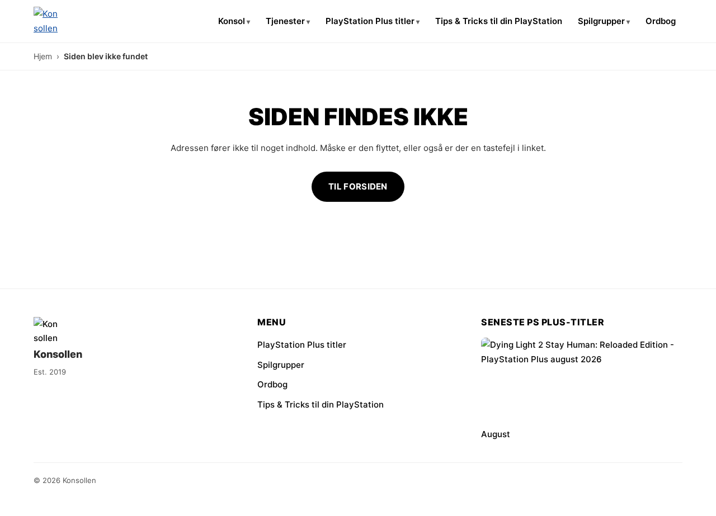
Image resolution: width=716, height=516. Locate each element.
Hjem (43, 56)
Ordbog (661, 21)
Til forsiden (358, 186)
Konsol (231, 21)
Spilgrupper (601, 21)
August (495, 434)
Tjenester (285, 21)
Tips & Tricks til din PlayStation (498, 21)
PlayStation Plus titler (370, 21)
